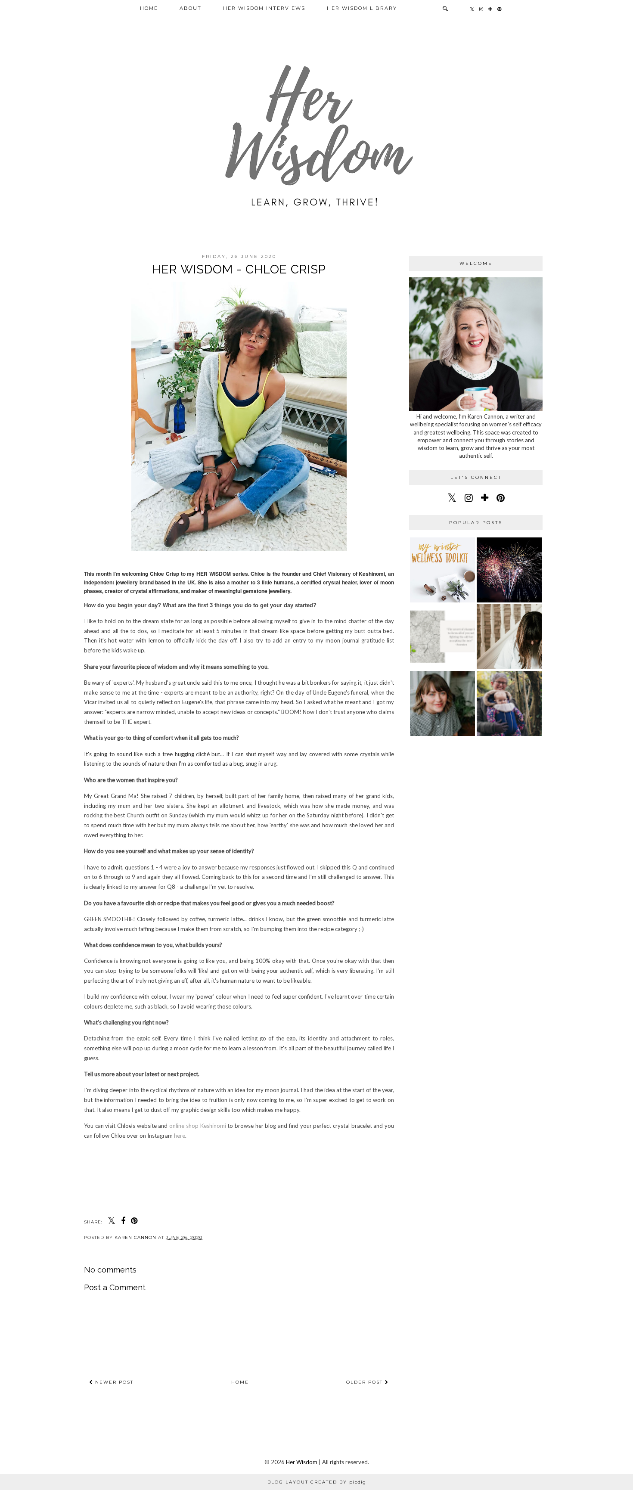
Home (149, 8)
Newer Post (113, 1382)
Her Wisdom (301, 1462)
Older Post (365, 1382)
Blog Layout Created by (316, 1482)
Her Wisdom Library (362, 8)
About (191, 8)
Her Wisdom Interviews (264, 8)
